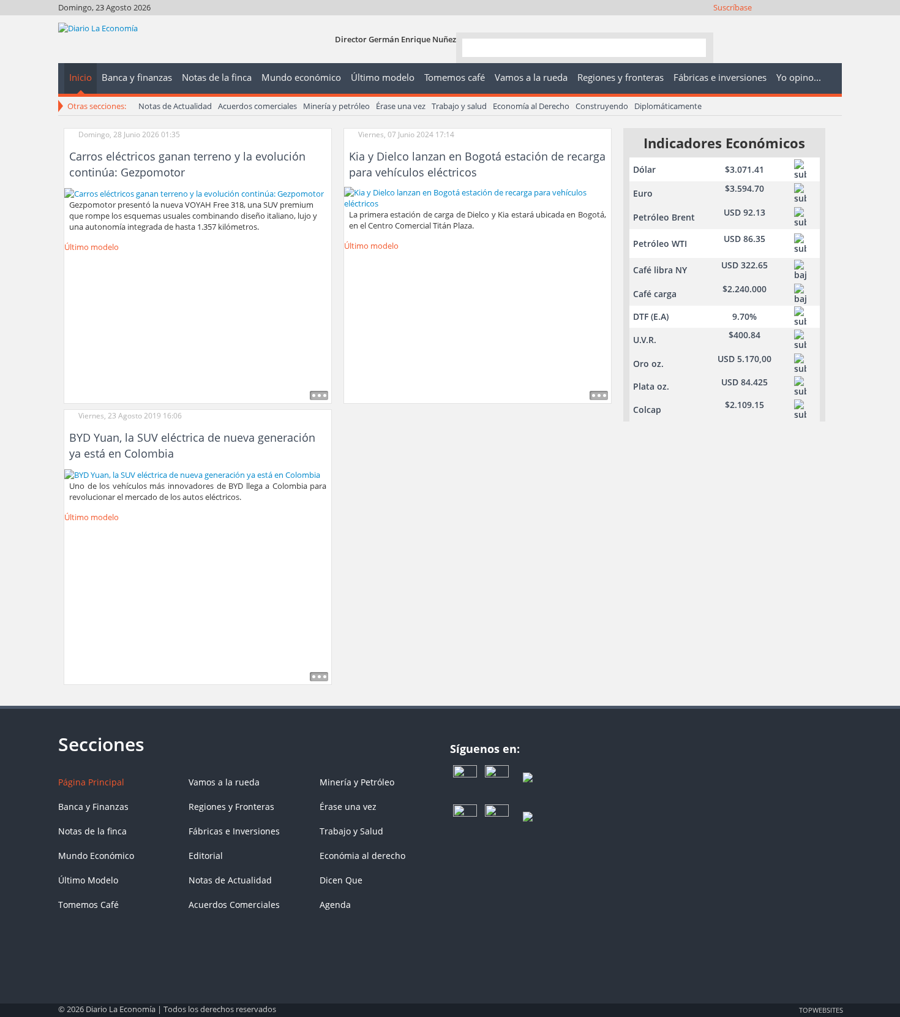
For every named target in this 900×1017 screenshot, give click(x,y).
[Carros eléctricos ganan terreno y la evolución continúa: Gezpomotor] (194, 192)
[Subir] (450, 1003)
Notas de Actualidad (175, 106)
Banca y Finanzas (93, 806)
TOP (820, 1009)
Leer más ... (319, 395)
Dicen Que (341, 880)
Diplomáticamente (668, 106)
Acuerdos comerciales (257, 106)
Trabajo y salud (459, 106)
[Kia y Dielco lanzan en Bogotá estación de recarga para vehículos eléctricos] (477, 196)
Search (692, 46)
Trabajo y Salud (351, 831)
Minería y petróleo (336, 106)
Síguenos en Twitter (766, 23)
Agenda (335, 904)
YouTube (800, 23)
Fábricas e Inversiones (234, 831)
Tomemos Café (88, 904)
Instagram (783, 23)
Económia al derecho (362, 855)
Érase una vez (401, 106)
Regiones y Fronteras (231, 806)
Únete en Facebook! (750, 23)
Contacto (833, 23)
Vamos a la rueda (224, 782)
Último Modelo (88, 880)
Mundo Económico (96, 855)
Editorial (206, 855)
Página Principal (91, 782)
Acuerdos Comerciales (234, 904)
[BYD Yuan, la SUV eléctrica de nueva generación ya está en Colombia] (192, 473)
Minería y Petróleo (357, 782)
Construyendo (602, 106)
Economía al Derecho (531, 106)
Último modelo (91, 246)
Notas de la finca (92, 831)
